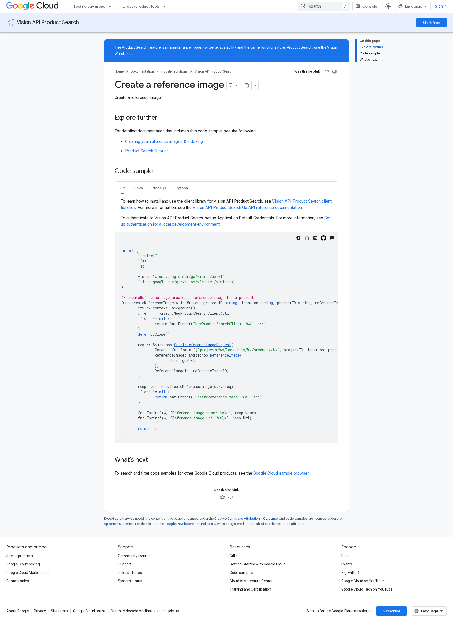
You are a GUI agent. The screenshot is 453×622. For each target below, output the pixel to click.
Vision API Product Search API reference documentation (247, 207)
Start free (431, 22)
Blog (345, 556)
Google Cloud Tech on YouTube (367, 589)
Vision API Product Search (48, 22)
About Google (17, 611)
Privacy (40, 611)
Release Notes (130, 572)
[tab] (122, 188)
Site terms (59, 611)
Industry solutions (174, 71)
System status (130, 581)
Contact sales (17, 581)
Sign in (441, 6)
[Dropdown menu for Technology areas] (111, 6)
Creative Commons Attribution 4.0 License (246, 518)
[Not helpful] (334, 71)
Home (119, 71)
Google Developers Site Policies (188, 524)
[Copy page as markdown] (247, 85)
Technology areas (89, 6)
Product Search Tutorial (146, 150)
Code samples (241, 572)
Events (347, 564)
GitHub (235, 556)
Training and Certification (250, 589)
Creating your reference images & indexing (164, 141)
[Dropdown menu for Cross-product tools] (166, 6)
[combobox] (324, 6)
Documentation (142, 71)
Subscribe (391, 611)
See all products (19, 556)
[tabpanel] (226, 320)
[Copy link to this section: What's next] (153, 460)
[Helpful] (327, 71)
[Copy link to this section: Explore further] (163, 118)
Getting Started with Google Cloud (257, 564)
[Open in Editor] (315, 238)
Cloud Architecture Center (251, 581)
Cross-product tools (141, 6)
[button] (122, 188)
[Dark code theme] (298, 238)
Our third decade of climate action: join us (145, 611)
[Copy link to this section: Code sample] (158, 171)
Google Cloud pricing (23, 564)
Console (369, 6)
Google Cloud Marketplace (28, 572)
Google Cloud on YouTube (362, 581)
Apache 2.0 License (118, 524)
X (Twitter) (350, 572)
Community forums (134, 556)
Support (124, 564)
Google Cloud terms (89, 611)
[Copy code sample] (307, 238)
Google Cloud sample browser (281, 473)
